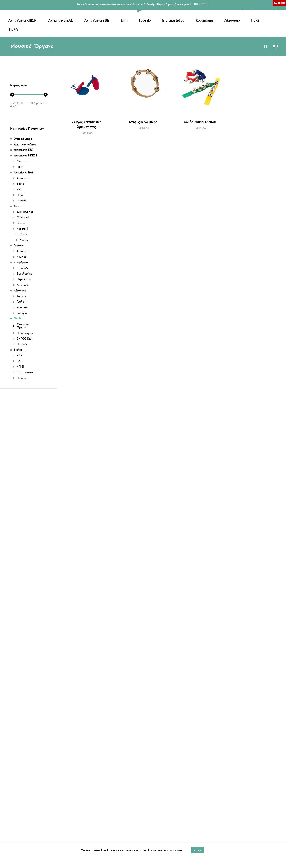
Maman (21, 161)
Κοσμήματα (204, 20)
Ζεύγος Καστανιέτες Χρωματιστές (87, 124)
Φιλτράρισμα (39, 103)
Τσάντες (22, 296)
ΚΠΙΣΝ (21, 366)
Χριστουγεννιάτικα (25, 144)
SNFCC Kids (24, 338)
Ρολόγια (22, 313)
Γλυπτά (21, 223)
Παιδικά (22, 378)
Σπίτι (124, 20)
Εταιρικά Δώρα (173, 20)
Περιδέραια (24, 279)
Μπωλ (23, 234)
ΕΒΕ (19, 355)
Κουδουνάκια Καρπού (200, 122)
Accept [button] (197, 850)
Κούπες (24, 240)
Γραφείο (145, 20)
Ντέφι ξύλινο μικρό (143, 122)
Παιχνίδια (22, 344)
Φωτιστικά (23, 217)
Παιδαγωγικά (25, 333)
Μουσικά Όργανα (23, 326)
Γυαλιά (21, 301)
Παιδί (255, 20)
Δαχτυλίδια (23, 285)
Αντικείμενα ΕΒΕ (96, 20)
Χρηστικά (22, 228)
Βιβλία (13, 30)
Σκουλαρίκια (24, 273)
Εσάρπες (22, 307)
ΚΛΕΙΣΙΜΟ (279, 2)
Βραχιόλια (23, 268)
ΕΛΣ (19, 361)
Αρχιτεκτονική (25, 372)
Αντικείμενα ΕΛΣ (60, 20)
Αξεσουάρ (232, 20)
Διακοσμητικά (25, 211)
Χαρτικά (22, 256)
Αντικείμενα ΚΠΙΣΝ (22, 20)
